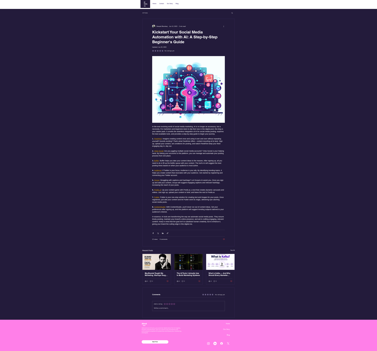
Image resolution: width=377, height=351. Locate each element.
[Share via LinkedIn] (163, 233)
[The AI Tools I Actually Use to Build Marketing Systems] (188, 262)
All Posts (145, 13)
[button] (232, 13)
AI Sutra (145, 3)
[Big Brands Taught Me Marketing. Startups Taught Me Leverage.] (156, 262)
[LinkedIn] (215, 343)
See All (232, 250)
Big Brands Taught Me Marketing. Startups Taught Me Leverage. (156, 274)
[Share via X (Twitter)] (158, 233)
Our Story (226, 329)
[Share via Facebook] (153, 233)
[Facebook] (221, 343)
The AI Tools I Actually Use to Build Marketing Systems (188, 274)
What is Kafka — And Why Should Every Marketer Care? (219, 274)
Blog (228, 335)
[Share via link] (167, 233)
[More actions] (223, 26)
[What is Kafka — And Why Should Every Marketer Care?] (220, 262)
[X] (228, 343)
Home (228, 324)
